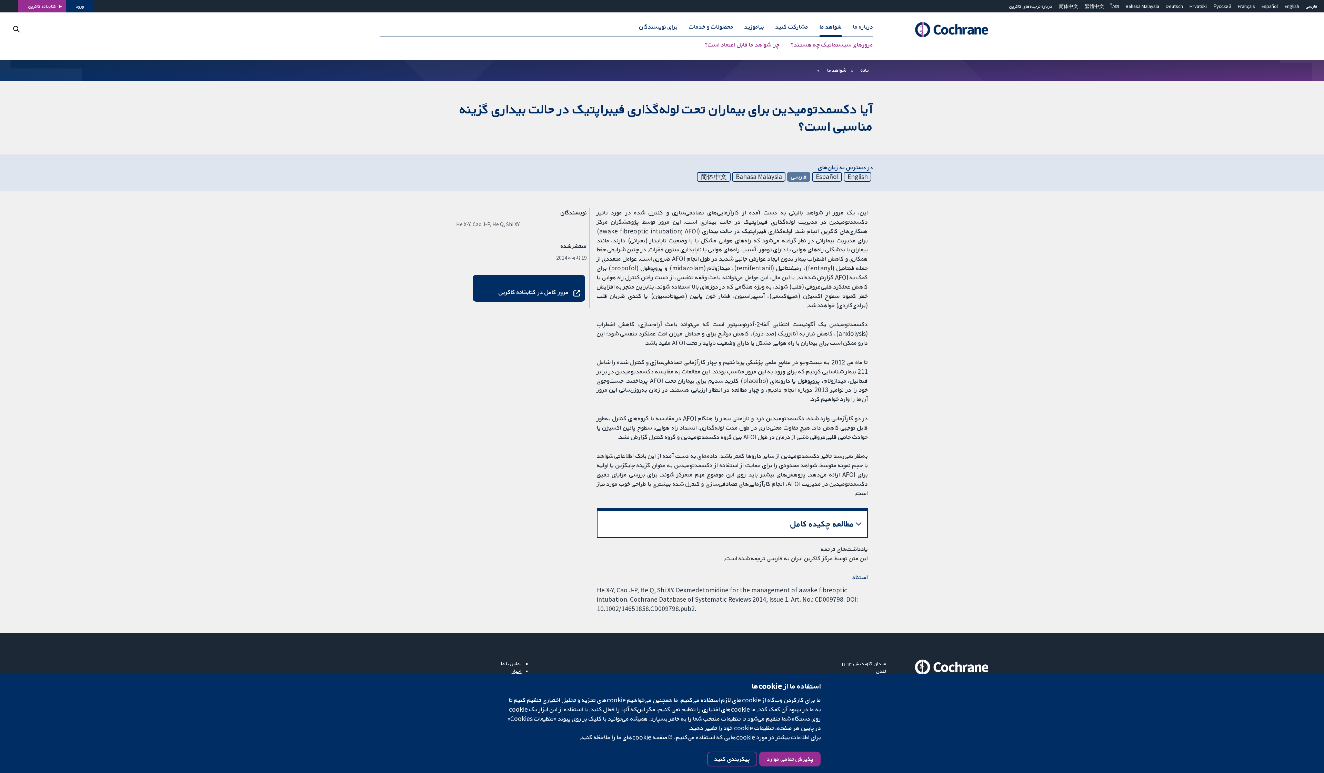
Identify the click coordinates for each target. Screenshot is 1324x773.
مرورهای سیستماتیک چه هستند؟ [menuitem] (832, 45)
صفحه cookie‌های (645, 737)
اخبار (517, 670)
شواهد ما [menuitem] (831, 27)
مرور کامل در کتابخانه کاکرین (534, 292)
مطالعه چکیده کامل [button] (822, 524)
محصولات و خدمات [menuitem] (711, 27)
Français (1246, 6)
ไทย (1115, 6)
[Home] (942, 30)
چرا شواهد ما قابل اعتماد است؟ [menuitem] (742, 45)
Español (1270, 6)
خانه (865, 70)
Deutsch (1174, 6)
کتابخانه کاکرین (42, 6)
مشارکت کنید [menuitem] (791, 27)
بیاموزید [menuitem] (754, 27)
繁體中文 (1094, 6)
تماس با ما (511, 663)
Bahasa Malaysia (1142, 6)
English (1292, 6)
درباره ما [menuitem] (863, 27)
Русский (1222, 6)
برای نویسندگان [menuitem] (658, 27)
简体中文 (1068, 6)
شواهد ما (836, 70)
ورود (80, 6)
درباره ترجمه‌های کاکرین (1030, 6)
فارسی (1311, 6)
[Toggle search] (16, 29)
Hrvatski (1198, 6)
